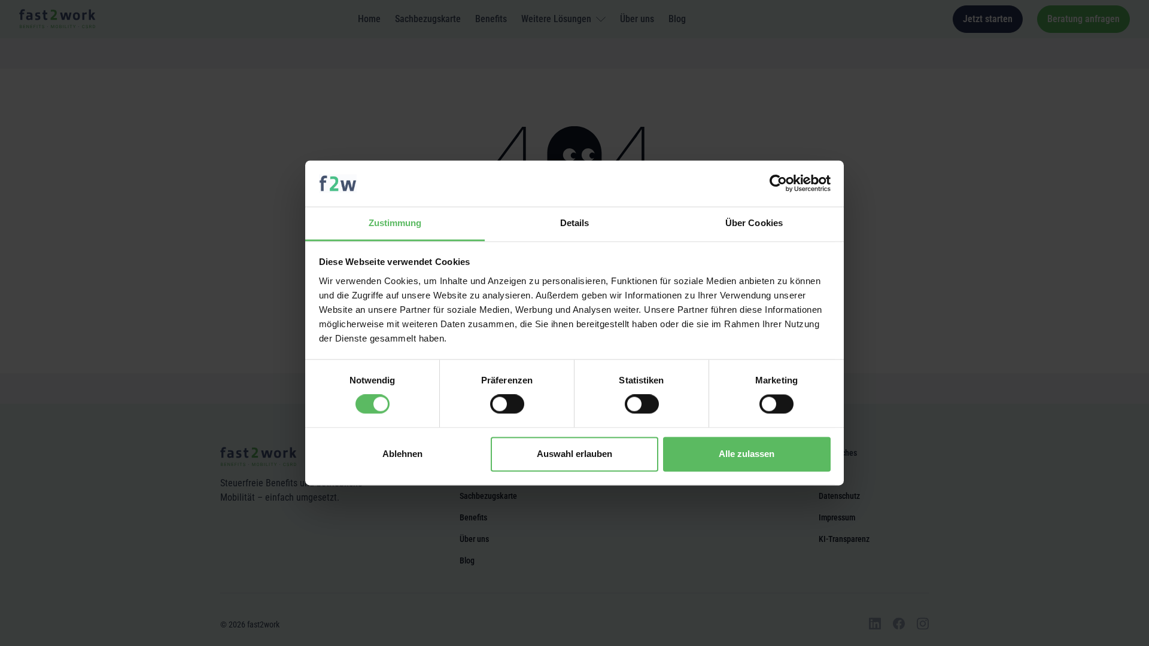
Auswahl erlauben (574, 454)
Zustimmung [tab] (395, 223)
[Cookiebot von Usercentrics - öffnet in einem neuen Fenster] (778, 184)
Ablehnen (402, 454)
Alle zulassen (746, 454)
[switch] (507, 404)
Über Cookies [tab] (754, 223)
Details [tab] (574, 223)
